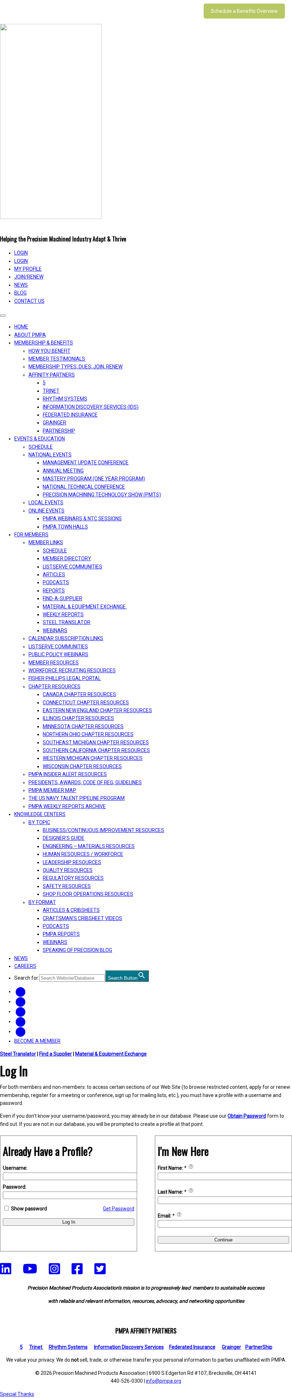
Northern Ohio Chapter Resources (88, 734)
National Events (50, 455)
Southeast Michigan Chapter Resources (96, 742)
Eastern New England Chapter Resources (97, 710)
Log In (68, 1222)
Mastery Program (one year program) (94, 478)
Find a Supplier (55, 1054)
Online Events (46, 511)
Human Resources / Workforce (83, 854)
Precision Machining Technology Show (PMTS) (102, 495)
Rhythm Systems (65, 399)
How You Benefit (49, 351)
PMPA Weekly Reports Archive (67, 806)
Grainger (54, 422)
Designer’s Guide (63, 838)
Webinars (55, 630)
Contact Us (29, 301)
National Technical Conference (84, 487)
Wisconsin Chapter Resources (82, 766)
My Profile (28, 269)
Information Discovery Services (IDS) (91, 407)
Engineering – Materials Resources (89, 846)
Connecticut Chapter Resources (86, 702)
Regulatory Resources (73, 878)
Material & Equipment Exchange (85, 606)
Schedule (40, 447)
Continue (223, 1240)
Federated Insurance (70, 415)
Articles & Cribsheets (71, 910)
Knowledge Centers (40, 814)
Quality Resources (68, 870)
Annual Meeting (63, 471)
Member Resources (53, 662)
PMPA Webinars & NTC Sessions (82, 518)
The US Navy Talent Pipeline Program (76, 798)
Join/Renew (28, 277)
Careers (25, 966)
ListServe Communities (72, 567)
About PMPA (30, 335)
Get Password (118, 1208)
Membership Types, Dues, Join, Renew (75, 366)
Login (21, 261)
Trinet (36, 1347)
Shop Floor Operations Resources (88, 894)
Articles (54, 574)
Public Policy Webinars (58, 654)
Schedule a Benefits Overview (244, 11)
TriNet (51, 391)
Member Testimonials (56, 359)
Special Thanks (17, 1394)
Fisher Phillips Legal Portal (64, 678)
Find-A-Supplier (62, 598)
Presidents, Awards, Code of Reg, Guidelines (85, 782)
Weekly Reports (63, 614)
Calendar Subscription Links (65, 638)
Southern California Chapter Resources (96, 750)
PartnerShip (59, 431)
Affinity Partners (51, 375)
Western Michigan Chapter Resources (92, 758)
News (21, 285)
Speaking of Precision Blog (77, 950)
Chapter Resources (54, 686)
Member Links (45, 542)
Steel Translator (66, 622)
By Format (42, 902)
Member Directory (67, 558)
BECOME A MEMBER (37, 1041)
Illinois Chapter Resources (78, 718)
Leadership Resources (72, 862)
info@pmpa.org (163, 1381)
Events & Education (39, 439)
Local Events (45, 502)
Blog (20, 293)
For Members (31, 534)
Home (21, 327)
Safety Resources (67, 886)
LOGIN (21, 253)
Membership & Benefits (43, 343)
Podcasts (56, 582)
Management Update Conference (86, 462)
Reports (54, 590)
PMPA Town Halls (65, 527)
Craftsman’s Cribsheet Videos (82, 918)
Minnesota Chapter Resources (83, 726)
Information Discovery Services (129, 1347)
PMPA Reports (61, 934)
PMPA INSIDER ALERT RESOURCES (67, 774)
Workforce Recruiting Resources (72, 670)
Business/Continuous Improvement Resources (103, 830)
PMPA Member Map (52, 790)
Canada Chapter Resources (79, 694)
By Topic (39, 822)
